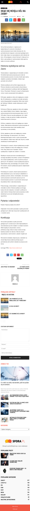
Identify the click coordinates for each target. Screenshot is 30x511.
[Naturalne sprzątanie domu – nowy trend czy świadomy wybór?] (4, 419)
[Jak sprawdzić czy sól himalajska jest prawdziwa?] (4, 300)
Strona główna (4, 5)
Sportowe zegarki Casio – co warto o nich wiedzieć (18, 469)
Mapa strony (15, 506)
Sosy (2, 490)
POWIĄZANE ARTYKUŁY (8, 292)
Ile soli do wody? (14, 306)
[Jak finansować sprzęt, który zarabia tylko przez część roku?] (4, 397)
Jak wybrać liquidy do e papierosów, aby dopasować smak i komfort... (19, 411)
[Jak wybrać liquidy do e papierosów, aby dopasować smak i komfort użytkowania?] (4, 412)
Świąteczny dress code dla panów (18, 454)
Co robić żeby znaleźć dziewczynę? (16, 461)
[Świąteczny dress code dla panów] (4, 455)
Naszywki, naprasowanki (8, 499)
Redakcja (6, 16)
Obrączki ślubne (5, 497)
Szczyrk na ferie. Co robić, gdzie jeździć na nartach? (19, 403)
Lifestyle (3, 483)
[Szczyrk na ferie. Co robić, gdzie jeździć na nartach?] (4, 404)
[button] (28, 2)
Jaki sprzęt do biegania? (8, 267)
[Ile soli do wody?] (4, 308)
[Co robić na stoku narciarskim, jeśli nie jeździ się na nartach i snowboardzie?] (15, 374)
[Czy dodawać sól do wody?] (4, 315)
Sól (6, 8)
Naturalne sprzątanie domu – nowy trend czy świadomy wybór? (18, 419)
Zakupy (3, 480)
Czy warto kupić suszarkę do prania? (23, 267)
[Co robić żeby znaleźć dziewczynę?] (4, 463)
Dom (2, 487)
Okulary (3, 495)
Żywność (2, 8)
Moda (2, 492)
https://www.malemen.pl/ (15, 248)
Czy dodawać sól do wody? (17, 313)
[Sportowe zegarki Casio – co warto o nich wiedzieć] (4, 470)
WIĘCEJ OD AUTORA (8, 295)
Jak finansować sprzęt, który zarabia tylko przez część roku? (19, 395)
